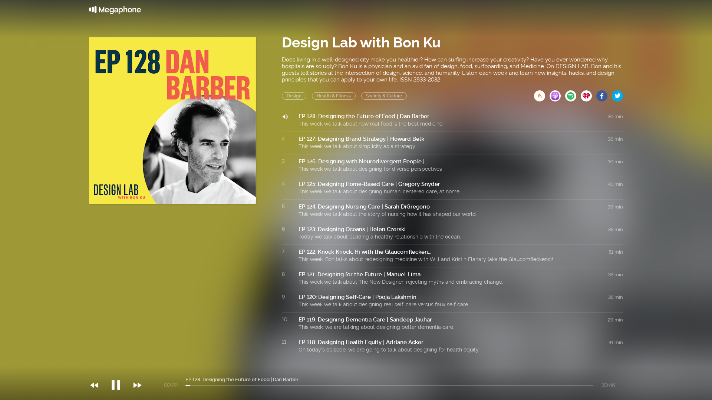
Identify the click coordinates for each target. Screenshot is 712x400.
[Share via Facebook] (604, 93)
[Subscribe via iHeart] (588, 93)
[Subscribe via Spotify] (573, 93)
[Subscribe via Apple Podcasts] (557, 93)
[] (120, 370)
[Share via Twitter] (617, 93)
